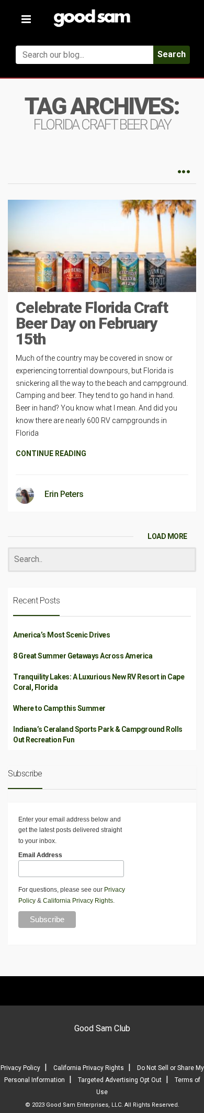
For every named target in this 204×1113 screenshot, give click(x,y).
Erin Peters (64, 494)
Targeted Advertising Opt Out (120, 1080)
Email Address (40, 855)
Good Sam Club (102, 1028)
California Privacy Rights (78, 900)
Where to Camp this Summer (59, 708)
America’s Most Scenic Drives (61, 635)
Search (171, 54)
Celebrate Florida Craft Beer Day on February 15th (92, 323)
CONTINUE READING (51, 453)
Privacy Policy (20, 1068)
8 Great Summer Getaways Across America (82, 656)
